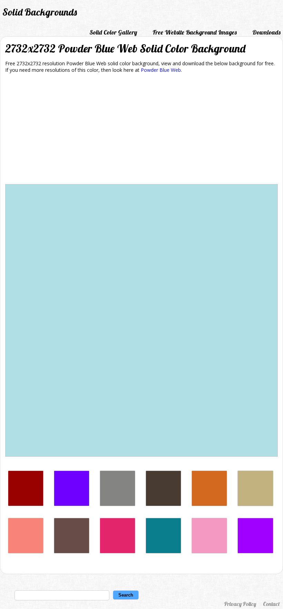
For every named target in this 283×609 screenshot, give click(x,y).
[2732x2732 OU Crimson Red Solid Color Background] (25, 504)
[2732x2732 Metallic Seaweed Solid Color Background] (163, 551)
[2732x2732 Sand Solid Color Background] (255, 504)
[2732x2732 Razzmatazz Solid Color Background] (117, 551)
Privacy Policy (240, 603)
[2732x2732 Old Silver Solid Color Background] (117, 504)
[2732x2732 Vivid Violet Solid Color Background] (255, 551)
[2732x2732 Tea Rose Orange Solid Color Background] (25, 551)
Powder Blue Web (161, 70)
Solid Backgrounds (39, 12)
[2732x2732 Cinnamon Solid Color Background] (209, 504)
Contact (271, 603)
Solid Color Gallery (113, 32)
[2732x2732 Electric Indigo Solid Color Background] (71, 504)
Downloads (266, 32)
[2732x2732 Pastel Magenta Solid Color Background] (209, 551)
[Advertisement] (141, 129)
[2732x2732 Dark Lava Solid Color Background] (163, 504)
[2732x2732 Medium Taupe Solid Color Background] (71, 551)
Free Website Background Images (195, 32)
